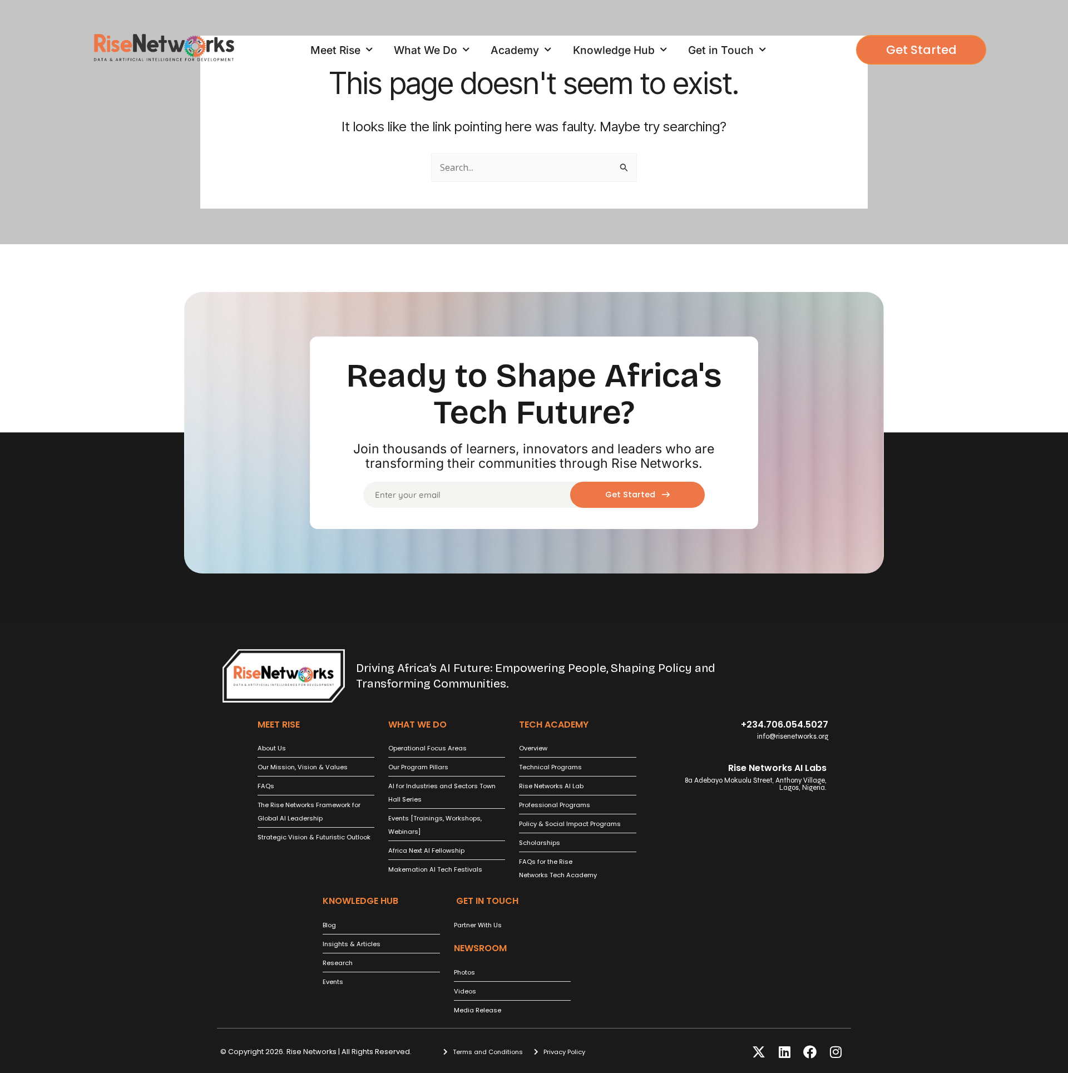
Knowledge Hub (614, 50)
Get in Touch (721, 50)
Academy (515, 50)
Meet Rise (335, 50)
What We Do (425, 50)
